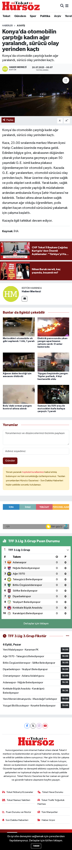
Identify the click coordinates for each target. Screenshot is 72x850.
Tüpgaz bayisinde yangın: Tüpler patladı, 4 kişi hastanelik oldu (53, 376)
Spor (33, 16)
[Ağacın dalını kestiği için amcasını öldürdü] (19, 362)
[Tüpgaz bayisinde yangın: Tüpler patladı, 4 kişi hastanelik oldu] (53, 362)
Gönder (10, 460)
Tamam (36, 846)
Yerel (68, 16)
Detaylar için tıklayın (36, 623)
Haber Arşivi (48, 820)
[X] (33, 726)
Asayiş (21, 25)
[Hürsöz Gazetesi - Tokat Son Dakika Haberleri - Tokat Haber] (21, 6)
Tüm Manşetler (49, 812)
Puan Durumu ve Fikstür (18, 812)
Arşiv (57, 16)
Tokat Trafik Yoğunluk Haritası (51, 802)
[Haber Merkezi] (11, 293)
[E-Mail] (24, 299)
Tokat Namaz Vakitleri (18, 800)
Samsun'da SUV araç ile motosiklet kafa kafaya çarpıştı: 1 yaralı (51, 409)
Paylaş (10, 120)
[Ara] (62, 5)
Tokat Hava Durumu (52, 792)
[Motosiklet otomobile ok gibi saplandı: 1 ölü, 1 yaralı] (19, 326)
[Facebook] (27, 726)
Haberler (7, 25)
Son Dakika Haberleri (17, 820)
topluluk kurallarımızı (33, 472)
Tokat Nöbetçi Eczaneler (19, 792)
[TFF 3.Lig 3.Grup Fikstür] (67, 636)
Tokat (6, 16)
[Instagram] (39, 726)
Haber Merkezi (31, 291)
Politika (45, 16)
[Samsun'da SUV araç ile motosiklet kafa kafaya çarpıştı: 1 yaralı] (53, 394)
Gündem (20, 16)
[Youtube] (45, 726)
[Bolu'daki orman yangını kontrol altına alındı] (19, 394)
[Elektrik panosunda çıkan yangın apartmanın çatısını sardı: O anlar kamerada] (53, 326)
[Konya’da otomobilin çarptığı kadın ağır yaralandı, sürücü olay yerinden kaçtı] (36, 95)
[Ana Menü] (66, 5)
